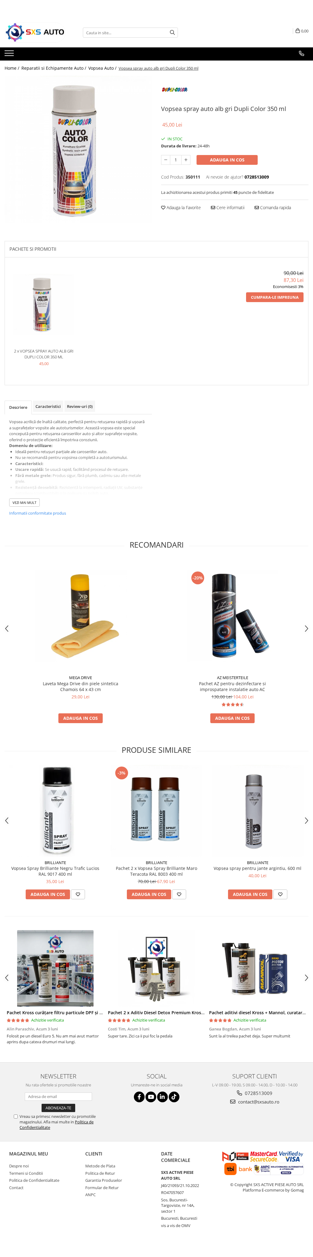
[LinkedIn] (162, 1097)
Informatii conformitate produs (37, 513)
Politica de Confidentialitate (34, 1180)
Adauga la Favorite (183, 207)
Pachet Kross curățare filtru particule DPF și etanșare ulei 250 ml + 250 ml (83, 1012)
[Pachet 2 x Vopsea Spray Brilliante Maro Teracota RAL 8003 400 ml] (156, 811)
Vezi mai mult (24, 502)
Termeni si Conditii (26, 1173)
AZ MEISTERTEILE (232, 677)
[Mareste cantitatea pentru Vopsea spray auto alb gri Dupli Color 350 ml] (185, 160)
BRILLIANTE (55, 862)
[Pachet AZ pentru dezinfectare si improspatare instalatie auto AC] (232, 616)
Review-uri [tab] (80, 406)
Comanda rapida (275, 207)
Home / (12, 68)
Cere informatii (230, 207)
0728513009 (258, 1093)
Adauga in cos (227, 160)
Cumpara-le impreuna (275, 297)
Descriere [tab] (18, 407)
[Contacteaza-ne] (301, 53)
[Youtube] (150, 1097)
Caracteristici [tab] (48, 406)
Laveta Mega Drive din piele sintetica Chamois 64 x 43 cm (80, 686)
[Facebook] (139, 1097)
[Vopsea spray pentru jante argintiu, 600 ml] (258, 811)
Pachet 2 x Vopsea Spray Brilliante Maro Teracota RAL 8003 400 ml (156, 871)
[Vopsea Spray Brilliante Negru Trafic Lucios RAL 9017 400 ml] (55, 811)
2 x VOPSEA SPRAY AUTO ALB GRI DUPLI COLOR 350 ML (43, 354)
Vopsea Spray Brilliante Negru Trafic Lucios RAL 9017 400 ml (55, 871)
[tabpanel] (78, 149)
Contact (16, 1187)
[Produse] (10, 55)
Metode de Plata (100, 1166)
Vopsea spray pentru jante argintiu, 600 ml (257, 868)
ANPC (90, 1194)
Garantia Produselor (103, 1180)
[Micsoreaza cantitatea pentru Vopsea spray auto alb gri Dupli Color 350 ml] (165, 160)
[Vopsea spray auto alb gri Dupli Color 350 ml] (78, 149)
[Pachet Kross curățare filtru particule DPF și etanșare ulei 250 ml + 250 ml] (55, 968)
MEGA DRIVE (80, 677)
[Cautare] (172, 33)
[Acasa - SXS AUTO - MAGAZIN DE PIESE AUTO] (35, 32)
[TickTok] (174, 1097)
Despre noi (19, 1166)
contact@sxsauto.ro (258, 1102)
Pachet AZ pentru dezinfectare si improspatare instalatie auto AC (232, 686)
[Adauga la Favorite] (78, 894)
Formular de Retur (102, 1187)
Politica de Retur (100, 1173)
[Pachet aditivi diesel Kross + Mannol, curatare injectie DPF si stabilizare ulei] (257, 968)
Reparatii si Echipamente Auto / (54, 68)
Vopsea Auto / (103, 68)
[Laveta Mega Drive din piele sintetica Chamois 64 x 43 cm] (81, 616)
